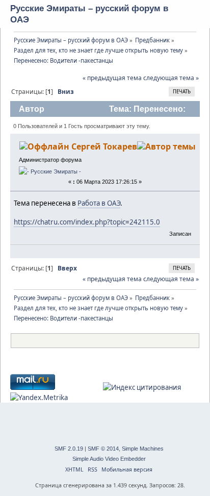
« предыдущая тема (112, 77)
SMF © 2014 (103, 448)
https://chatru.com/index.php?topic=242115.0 (87, 222)
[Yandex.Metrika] (39, 397)
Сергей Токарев (104, 146)
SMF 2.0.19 (69, 448)
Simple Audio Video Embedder (109, 459)
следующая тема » (171, 77)
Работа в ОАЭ (98, 203)
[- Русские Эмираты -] (50, 171)
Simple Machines (143, 448)
